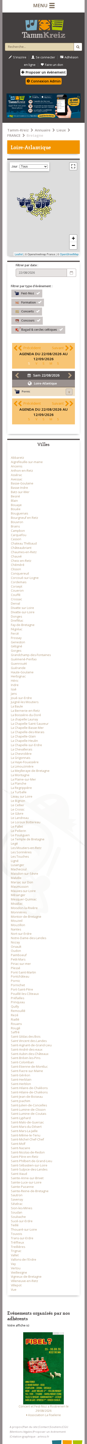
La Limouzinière (22, 766)
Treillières (18, 1247)
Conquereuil (20, 573)
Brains (15, 526)
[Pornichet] (25, 207)
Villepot (16, 1285)
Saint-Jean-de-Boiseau (27, 1097)
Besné (15, 496)
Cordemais (18, 582)
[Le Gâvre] (38, 199)
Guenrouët (19, 664)
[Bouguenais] (41, 209)
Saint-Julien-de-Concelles (29, 1105)
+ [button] (73, 238)
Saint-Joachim (20, 1101)
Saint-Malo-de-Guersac (27, 1122)
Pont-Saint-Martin (23, 972)
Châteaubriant (21, 548)
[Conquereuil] (38, 195)
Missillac (16, 904)
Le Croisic (17, 809)
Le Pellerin (18, 831)
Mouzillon (18, 925)
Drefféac (17, 621)
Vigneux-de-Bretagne (26, 1277)
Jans (14, 694)
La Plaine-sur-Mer (23, 779)
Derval (15, 603)
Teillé (15, 1225)
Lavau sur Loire (21, 796)
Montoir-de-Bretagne (26, 917)
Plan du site (30, 1427)
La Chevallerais (21, 749)
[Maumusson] (52, 200)
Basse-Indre (19, 488)
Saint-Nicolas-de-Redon (28, 1152)
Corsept (16, 586)
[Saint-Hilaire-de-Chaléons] (35, 212)
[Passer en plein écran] (73, 166)
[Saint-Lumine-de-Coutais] (38, 213)
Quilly (15, 1006)
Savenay (17, 1199)
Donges (16, 616)
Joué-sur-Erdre (21, 698)
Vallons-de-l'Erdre (23, 1260)
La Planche (18, 783)
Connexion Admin (45, 81)
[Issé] (45, 195)
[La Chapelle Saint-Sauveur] (55, 201)
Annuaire (43, 130)
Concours (28, 320)
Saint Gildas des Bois (25, 1037)
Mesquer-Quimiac (23, 899)
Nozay (15, 942)
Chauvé (16, 556)
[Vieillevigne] (45, 216)
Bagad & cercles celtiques (39, 330)
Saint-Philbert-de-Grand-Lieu (31, 1161)
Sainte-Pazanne (22, 1187)
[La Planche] (45, 215)
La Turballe (19, 792)
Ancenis (16, 466)
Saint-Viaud (19, 1174)
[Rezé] (42, 209)
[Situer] (69, 392)
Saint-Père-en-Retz (24, 1157)
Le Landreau (20, 818)
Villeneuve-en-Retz (24, 1281)
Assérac (16, 475)
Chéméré (17, 565)
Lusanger (17, 865)
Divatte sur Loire (22, 608)
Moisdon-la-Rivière (24, 908)
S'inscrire (19, 57)
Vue (13, 1290)
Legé (14, 844)
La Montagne (20, 775)
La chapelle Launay (24, 719)
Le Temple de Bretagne (27, 839)
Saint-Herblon (21, 1084)
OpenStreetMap (69, 254)
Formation (28, 302)
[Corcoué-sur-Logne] (42, 216)
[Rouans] (36, 209)
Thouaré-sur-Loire (24, 1229)
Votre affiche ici (18, 1325)
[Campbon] (33, 202)
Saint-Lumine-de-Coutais (28, 1114)
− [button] (73, 245)
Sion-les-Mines (21, 1208)
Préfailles (17, 998)
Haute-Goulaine (22, 672)
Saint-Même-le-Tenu (25, 1135)
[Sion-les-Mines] (41, 192)
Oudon (16, 951)
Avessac (16, 479)
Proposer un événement (49, 1431)
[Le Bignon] (44, 212)
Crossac (16, 599)
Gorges (16, 651)
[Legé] (41, 219)
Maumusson (20, 887)
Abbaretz (17, 458)
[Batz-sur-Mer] (22, 202)
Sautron (16, 1195)
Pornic (15, 981)
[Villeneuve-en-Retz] (35, 214)
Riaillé (15, 1019)
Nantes (16, 929)
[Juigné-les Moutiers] (46, 192)
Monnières (19, 912)
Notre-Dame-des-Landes (28, 938)
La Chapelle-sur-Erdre (26, 745)
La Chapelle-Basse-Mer (27, 728)
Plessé (15, 968)
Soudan (16, 1212)
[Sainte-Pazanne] (37, 212)
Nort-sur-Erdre (21, 934)
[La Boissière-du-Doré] (50, 208)
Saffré (15, 1032)
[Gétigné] (49, 213)
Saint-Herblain (21, 1080)
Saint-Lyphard (21, 1118)
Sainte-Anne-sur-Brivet (27, 1178)
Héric (14, 681)
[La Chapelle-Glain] (50, 195)
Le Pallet (17, 826)
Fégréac (16, 629)
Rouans (16, 1024)
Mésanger (18, 895)
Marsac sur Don (22, 882)
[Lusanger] (41, 193)
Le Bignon (18, 801)
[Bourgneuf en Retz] (33, 214)
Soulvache (18, 1217)
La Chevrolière (21, 754)
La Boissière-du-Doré (26, 715)
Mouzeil (16, 921)
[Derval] (40, 194)
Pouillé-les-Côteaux (25, 994)
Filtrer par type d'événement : (31, 286)
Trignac (16, 1251)
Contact (44, 1427)
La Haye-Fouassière (25, 762)
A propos (16, 1427)
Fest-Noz (27, 293)
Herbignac (18, 676)
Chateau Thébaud (24, 543)
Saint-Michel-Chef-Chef (27, 1139)
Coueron (17, 591)
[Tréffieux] (43, 195)
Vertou (16, 1268)
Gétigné (16, 646)
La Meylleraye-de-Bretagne (30, 771)
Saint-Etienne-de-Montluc (29, 1067)
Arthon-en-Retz (22, 471)
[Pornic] (30, 208)
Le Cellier (17, 805)
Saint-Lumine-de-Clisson (28, 1110)
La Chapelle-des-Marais (27, 732)
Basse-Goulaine (22, 483)
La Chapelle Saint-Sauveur (30, 724)
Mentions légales (21, 1431)
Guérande (18, 668)
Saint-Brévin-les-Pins (25, 1058)
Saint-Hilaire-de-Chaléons (29, 1088)
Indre (15, 685)
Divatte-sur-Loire (23, 612)
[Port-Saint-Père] (38, 211)
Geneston (18, 642)
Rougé (15, 1028)
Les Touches (20, 857)
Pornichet (18, 985)
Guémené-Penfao (24, 659)
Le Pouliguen (20, 835)
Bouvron (17, 522)
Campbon (18, 531)
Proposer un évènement (45, 72)
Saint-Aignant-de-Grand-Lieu (31, 1045)
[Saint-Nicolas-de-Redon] (31, 194)
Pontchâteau (20, 976)
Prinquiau (18, 1002)
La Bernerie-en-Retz (25, 711)
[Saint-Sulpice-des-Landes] (50, 197)
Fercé (15, 634)
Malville (16, 878)
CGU (65, 1427)
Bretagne (35, 135)
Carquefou (18, 535)
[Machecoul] (37, 215)
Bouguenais (19, 513)
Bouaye (16, 505)
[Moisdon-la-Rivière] (47, 195)
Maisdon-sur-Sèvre (24, 874)
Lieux (61, 130)
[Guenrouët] (33, 199)
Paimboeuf (19, 955)
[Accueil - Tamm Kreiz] (43, 27)
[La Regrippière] (51, 209)
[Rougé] (45, 190)
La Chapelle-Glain (23, 736)
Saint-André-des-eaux (27, 1049)
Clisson (16, 569)
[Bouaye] (39, 211)
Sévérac (16, 1204)
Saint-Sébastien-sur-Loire (29, 1165)
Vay (13, 1264)
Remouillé (18, 1011)
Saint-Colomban (22, 1062)
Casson (16, 539)
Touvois (16, 1234)
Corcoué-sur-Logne (25, 578)
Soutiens (55, 1427)
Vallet (15, 1255)
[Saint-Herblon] (52, 202)
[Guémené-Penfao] (36, 195)
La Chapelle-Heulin (24, 741)
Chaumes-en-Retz (24, 552)
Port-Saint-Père (22, 989)
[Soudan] (48, 191)
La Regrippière (21, 788)
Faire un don (54, 65)
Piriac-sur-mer (21, 964)
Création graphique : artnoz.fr (29, 1436)
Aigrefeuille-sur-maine (27, 462)
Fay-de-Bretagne (23, 625)
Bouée (16, 509)
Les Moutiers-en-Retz (26, 848)
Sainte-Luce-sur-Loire (26, 1182)
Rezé (14, 1015)
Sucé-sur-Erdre (22, 1221)
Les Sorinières (21, 852)
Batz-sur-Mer (20, 492)
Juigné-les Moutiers (24, 702)
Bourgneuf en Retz (24, 518)
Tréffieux (17, 1242)
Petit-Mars (18, 959)
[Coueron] (38, 204)
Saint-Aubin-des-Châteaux (30, 1054)
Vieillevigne (19, 1272)
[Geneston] (43, 213)
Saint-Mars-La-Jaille (24, 1131)
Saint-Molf (18, 1144)
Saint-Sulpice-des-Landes (29, 1169)
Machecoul (19, 869)
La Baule (17, 706)
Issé (13, 689)
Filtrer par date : (27, 265)
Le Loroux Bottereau (25, 822)
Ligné (15, 861)
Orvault (16, 947)
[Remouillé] (46, 213)
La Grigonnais (20, 758)
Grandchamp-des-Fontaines (31, 655)
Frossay (16, 638)
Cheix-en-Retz (21, 561)
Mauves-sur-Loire (23, 891)
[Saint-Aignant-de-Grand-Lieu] (41, 211)
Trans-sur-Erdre (22, 1238)
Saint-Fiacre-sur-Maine (27, 1071)
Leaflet (19, 254)
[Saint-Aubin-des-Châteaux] (44, 192)
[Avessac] (33, 194)
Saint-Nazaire (20, 1148)
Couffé (16, 595)
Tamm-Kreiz (18, 130)
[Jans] (41, 195)
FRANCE (14, 135)
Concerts (27, 311)
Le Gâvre (17, 814)
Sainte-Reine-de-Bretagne (30, 1191)
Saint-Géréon (20, 1075)
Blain (14, 501)
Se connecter (45, 57)
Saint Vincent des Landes (29, 1041)
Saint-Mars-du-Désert (26, 1127)
